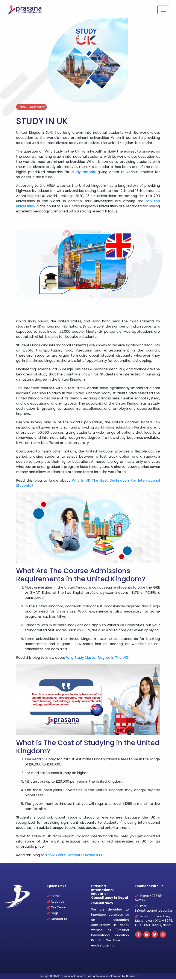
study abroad (83, 171)
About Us (57, 901)
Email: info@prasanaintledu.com (154, 908)
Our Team (58, 907)
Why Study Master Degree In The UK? (97, 657)
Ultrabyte (131, 976)
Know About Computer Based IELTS (75, 855)
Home (22, 107)
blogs (54, 913)
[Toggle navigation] (163, 10)
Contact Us (59, 919)
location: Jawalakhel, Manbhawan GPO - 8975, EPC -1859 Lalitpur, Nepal (154, 920)
